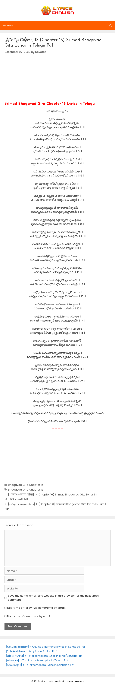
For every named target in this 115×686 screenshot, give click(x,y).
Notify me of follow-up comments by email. (36, 608)
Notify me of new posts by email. (29, 616)
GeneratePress (75, 681)
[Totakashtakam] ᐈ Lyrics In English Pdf (31, 651)
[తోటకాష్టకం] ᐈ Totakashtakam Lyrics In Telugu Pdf (37, 660)
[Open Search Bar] (110, 25)
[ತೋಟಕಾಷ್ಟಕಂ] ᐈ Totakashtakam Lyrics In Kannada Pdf (40, 665)
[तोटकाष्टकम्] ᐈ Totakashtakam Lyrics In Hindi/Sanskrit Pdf (44, 656)
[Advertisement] (57, 81)
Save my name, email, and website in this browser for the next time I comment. (53, 598)
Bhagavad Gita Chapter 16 (25, 485)
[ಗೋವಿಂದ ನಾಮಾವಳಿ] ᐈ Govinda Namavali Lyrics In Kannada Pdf (45, 647)
